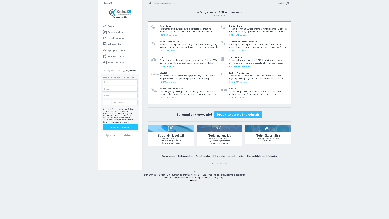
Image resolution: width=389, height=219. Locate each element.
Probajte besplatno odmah (238, 114)
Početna (112, 26)
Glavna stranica (220, 163)
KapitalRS (108, 3)
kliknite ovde (125, 122)
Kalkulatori (272, 156)
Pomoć (131, 135)
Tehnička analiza (116, 62)
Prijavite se (131, 70)
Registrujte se (113, 70)
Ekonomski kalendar (117, 56)
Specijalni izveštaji (117, 50)
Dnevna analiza (115, 32)
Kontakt (113, 135)
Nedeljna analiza (116, 38)
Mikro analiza (114, 44)
